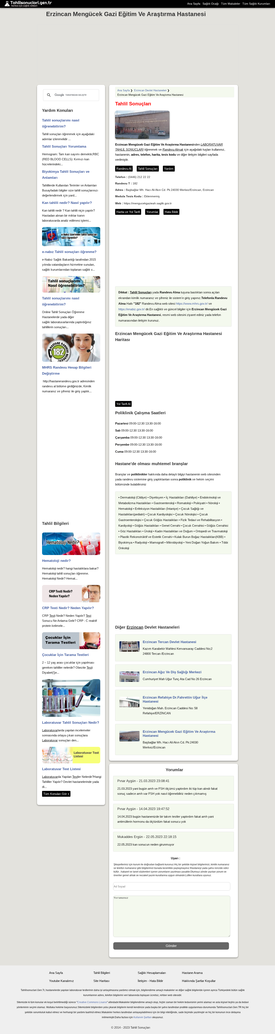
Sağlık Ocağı (211, 3)
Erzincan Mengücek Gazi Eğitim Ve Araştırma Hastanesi (126, 14)
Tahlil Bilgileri (101, 972)
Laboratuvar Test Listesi (61, 769)
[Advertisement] (137, 53)
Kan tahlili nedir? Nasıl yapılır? (67, 203)
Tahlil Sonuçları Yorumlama (64, 146)
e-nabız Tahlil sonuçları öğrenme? (69, 252)
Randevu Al (123, 168)
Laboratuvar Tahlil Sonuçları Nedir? (70, 723)
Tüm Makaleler (230, 3)
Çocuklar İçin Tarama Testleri (65, 655)
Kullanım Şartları (142, 1017)
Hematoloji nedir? (56, 561)
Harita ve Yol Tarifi (128, 212)
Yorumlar (152, 212)
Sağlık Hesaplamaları (152, 972)
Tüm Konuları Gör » (56, 794)
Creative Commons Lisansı (92, 1002)
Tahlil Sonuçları (148, 168)
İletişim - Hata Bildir (150, 981)
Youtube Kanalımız (61, 981)
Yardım (169, 168)
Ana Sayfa (193, 3)
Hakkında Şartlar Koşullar (199, 981)
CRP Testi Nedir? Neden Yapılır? (68, 608)
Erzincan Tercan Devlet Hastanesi (169, 642)
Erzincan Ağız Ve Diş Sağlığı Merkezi (172, 672)
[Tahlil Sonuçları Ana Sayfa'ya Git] (29, 3)
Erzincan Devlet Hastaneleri (150, 90)
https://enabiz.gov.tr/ (131, 309)
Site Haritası (101, 981)
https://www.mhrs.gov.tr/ (192, 303)
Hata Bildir (171, 212)
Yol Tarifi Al (123, 404)
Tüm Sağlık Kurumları (256, 3)
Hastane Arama (192, 972)
